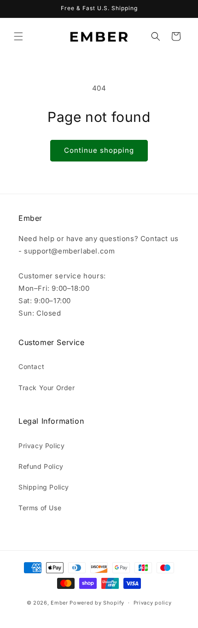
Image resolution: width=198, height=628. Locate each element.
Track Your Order (46, 388)
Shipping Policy (43, 487)
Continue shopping (99, 150)
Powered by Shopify (97, 602)
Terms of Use (39, 508)
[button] (18, 36)
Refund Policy (41, 466)
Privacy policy (153, 602)
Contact (31, 366)
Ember (59, 602)
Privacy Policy (41, 445)
